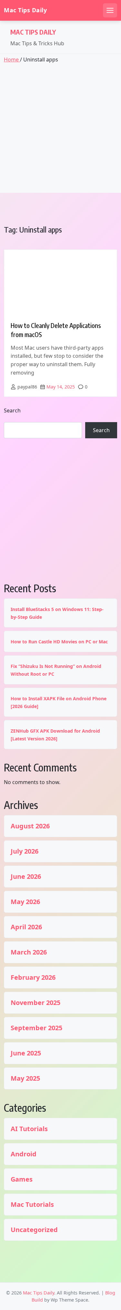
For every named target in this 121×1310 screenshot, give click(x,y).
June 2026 (26, 876)
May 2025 (25, 1078)
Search (12, 410)
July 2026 (24, 851)
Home (12, 59)
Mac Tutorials (32, 1204)
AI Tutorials (29, 1129)
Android (23, 1154)
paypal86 (27, 387)
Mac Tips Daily (25, 10)
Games (22, 1179)
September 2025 (36, 1028)
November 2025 (35, 1003)
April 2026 (26, 927)
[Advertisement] (60, 127)
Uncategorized (34, 1230)
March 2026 (29, 952)
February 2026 (33, 977)
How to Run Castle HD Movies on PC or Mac (59, 642)
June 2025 (26, 1053)
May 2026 (25, 902)
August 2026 (30, 826)
